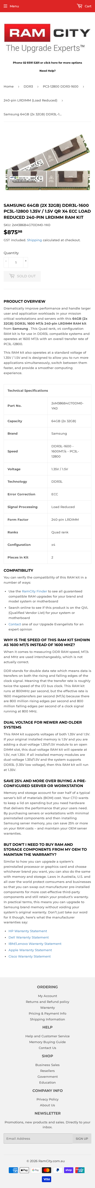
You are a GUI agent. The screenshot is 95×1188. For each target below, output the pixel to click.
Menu (14, 6)
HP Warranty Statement (28, 931)
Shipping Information (47, 1019)
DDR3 (28, 86)
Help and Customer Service (47, 1036)
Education (47, 1082)
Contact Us (47, 1048)
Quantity (11, 253)
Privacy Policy (47, 1099)
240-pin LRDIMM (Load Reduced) (30, 100)
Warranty (47, 1007)
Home (9, 86)
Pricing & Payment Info (47, 1013)
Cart (87, 6)
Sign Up (82, 1138)
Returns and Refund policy (47, 1002)
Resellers (47, 1071)
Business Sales (47, 1065)
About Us (47, 1105)
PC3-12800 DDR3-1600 (60, 86)
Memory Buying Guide (47, 1042)
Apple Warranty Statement (30, 950)
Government (48, 1076)
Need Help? (47, 70)
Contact (15, 624)
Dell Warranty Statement (29, 937)
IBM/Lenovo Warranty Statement (35, 944)
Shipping (34, 240)
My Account (47, 996)
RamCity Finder (34, 591)
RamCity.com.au (51, 1161)
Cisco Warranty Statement (30, 956)
